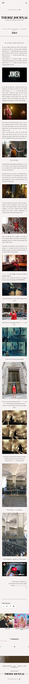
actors (4, 29)
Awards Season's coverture (21, 585)
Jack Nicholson (13, 90)
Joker (14, 32)
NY (18, 29)
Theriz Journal (14, 18)
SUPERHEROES (23, 29)
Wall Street (22, 322)
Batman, (11, 62)
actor (10, 51)
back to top (14, 671)
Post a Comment (3, 641)
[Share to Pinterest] (10, 606)
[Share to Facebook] (3, 606)
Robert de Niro (5, 274)
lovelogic (14, 667)
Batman (8, 29)
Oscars (11, 55)
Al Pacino (14, 460)
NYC (15, 510)
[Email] (13, 606)
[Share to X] (7, 606)
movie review (14, 29)
